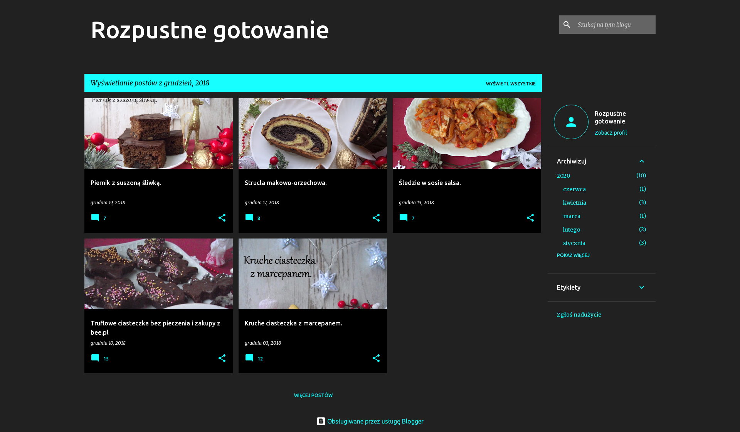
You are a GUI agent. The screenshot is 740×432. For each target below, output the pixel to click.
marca (571, 216)
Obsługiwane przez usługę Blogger (375, 421)
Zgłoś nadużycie (579, 314)
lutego (571, 229)
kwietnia (574, 202)
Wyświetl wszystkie (511, 83)
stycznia (574, 243)
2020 (563, 175)
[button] (222, 218)
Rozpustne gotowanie (210, 29)
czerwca (574, 189)
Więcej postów (313, 395)
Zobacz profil (611, 133)
